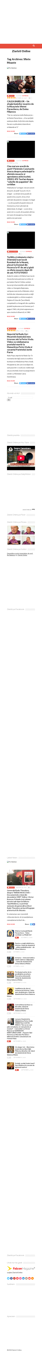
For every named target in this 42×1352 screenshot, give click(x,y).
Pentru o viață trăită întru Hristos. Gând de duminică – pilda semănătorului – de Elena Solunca (25, 946)
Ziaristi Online (21, 51)
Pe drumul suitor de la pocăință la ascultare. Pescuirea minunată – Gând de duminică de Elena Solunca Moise (19, 976)
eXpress (25, 96)
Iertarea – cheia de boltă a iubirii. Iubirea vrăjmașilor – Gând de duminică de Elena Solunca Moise (25, 960)
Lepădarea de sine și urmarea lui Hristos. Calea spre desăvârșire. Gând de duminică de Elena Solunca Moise (21, 992)
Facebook (31, 133)
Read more (11, 131)
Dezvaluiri (12, 328)
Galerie (11, 96)
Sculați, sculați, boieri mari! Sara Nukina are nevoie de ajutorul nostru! (25, 1065)
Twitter (24, 133)
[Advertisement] (21, 21)
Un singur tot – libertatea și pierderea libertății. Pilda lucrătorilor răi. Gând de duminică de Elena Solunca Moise (21, 1051)
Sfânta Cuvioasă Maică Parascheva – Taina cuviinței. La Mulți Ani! (23, 933)
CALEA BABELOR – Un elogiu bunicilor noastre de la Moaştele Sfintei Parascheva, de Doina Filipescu (20, 106)
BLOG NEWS (13, 251)
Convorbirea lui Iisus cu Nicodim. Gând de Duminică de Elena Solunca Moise (23, 1007)
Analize (11, 887)
